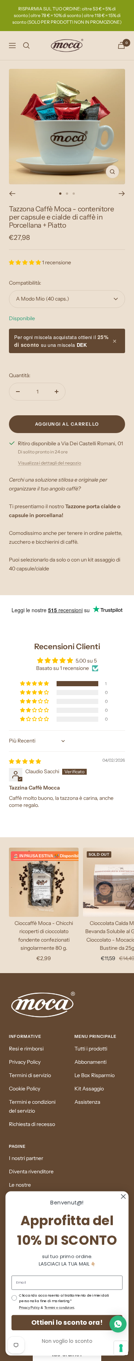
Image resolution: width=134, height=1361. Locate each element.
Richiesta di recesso (32, 1124)
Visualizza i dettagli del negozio (49, 463)
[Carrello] (121, 45)
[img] (25, 761)
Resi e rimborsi (26, 1048)
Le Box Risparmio (94, 1075)
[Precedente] (12, 193)
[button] (25, 262)
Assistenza (87, 1102)
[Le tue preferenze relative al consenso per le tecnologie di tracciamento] (121, 1348)
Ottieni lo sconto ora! (66, 1322)
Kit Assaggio (89, 1088)
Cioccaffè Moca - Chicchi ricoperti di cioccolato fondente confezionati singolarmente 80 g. (44, 935)
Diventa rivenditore (31, 1171)
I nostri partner (26, 1158)
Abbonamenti (90, 1062)
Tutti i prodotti (90, 1048)
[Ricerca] (26, 45)
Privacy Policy (25, 1062)
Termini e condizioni (59, 1308)
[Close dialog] (123, 1196)
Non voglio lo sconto (67, 1341)
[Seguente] (122, 193)
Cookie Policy (24, 1088)
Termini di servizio (30, 1075)
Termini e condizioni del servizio (32, 1106)
